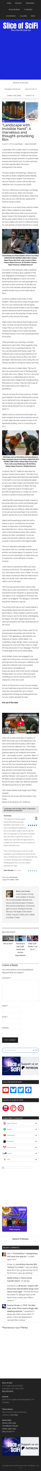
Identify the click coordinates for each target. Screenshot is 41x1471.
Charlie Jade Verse (9, 1429)
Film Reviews (14, 877)
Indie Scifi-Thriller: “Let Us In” (32, 947)
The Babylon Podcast (10, 1426)
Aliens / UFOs (14, 879)
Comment (6, 978)
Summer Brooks (13, 1305)
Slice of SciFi (20, 26)
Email (4, 1017)
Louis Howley (18, 144)
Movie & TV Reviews (21, 1239)
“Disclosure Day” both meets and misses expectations (20, 949)
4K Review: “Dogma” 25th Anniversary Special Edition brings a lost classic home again (22, 1289)
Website (5, 1028)
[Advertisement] (20, 55)
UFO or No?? (8, 944)
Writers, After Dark (9, 1423)
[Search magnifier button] (36, 1050)
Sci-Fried (14, 1415)
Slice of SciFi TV (8, 1432)
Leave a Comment (30, 144)
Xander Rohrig (12, 1278)
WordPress (31, 1465)
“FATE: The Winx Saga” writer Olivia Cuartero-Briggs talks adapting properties (22, 1308)
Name (5, 1006)
